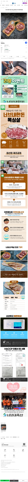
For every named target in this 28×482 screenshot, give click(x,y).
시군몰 (22, 5)
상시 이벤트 (18, 5)
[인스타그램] (1, 438)
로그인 (1, 1)
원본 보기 (10, 58)
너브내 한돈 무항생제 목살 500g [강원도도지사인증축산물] (3, 430)
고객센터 (7, 1)
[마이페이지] (24, 1)
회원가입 (4, 1)
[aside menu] (1, 3)
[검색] (22, 1)
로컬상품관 (3, 5)
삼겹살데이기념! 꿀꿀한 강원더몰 (7, 50)
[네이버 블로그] (4, 438)
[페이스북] (2, 438)
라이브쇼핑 (11, 5)
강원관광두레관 (7, 5)
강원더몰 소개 (25, 5)
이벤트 (15, 5)
